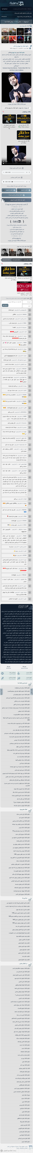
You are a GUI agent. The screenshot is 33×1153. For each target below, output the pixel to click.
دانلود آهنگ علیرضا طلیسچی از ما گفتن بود (20, 857)
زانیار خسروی (12, 626)
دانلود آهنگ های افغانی (24, 1085)
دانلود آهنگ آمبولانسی (25, 1135)
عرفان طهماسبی (27, 635)
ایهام (24, 616)
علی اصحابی (14, 635)
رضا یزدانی (23, 626)
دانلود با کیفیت (23, 190)
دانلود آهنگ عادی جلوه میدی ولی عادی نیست (19, 737)
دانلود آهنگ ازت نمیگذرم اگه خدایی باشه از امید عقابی (18, 777)
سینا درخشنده (22, 630)
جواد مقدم (20, 618)
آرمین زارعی (24, 611)
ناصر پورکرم (16, 659)
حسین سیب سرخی (19, 621)
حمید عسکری (6, 621)
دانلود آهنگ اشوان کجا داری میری (22, 978)
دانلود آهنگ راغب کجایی (24, 998)
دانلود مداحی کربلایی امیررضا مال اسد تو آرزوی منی (18, 903)
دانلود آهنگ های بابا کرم (24, 727)
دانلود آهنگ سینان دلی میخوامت (22, 688)
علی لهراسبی (21, 638)
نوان (6, 659)
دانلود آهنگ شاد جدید (25, 1045)
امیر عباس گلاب (18, 614)
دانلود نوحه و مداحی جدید (24, 1055)
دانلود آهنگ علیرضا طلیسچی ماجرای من (21, 837)
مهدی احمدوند (13, 654)
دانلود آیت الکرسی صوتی (24, 940)
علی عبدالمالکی (28, 638)
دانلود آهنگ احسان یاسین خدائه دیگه (21, 792)
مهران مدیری (28, 659)
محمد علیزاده (28, 650)
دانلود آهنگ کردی (26, 1142)
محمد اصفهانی (7, 647)
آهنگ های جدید (27, 260)
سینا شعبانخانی (15, 630)
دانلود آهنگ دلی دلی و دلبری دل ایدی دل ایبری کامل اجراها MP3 (16, 719)
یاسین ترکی (15, 661)
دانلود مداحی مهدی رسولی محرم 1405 (21, 923)
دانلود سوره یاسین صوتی (24, 946)
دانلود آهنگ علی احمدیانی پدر (23, 972)
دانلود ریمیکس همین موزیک (15, 195)
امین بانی (6, 614)
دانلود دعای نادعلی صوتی (24, 953)
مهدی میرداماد (16, 657)
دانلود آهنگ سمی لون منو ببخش (22, 770)
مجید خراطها (20, 645)
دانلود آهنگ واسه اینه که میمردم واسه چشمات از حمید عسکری (16, 708)
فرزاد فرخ (15, 640)
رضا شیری (4, 623)
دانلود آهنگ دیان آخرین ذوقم (23, 747)
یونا (5, 661)
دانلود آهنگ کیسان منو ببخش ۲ (22, 995)
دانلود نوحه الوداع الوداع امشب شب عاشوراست (19, 933)
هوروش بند (21, 661)
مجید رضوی (14, 645)
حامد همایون (8, 618)
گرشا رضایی (21, 642)
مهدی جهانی (6, 654)
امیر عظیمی (11, 614)
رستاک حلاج (14, 623)
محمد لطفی (21, 650)
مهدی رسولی (28, 657)
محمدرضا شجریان (14, 650)
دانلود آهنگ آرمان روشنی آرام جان (22, 1028)
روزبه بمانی (18, 626)
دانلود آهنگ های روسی (24, 1105)
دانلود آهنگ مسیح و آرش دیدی (23, 834)
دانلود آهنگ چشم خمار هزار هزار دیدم (21, 730)
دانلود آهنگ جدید (26, 1048)
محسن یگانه (14, 647)
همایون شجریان (27, 661)
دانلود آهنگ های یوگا (25, 1122)
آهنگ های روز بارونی (25, 1125)
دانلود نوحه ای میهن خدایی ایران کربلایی (20, 881)
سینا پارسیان (28, 630)
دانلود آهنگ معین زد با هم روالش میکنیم (20, 864)
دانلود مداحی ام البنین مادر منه (23, 926)
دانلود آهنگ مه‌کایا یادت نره (23, 757)
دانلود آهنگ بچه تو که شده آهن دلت (21, 753)
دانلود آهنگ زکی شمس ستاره (23, 814)
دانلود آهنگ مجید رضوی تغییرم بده (22, 871)
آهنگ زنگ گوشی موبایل (24, 1068)
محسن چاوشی (28, 647)
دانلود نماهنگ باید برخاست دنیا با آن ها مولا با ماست (18, 906)
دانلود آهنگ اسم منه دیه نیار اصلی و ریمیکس (20, 743)
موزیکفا (24, 667)
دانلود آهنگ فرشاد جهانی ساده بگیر (22, 1032)
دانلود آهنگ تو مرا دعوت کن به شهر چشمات (20, 767)
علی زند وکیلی (8, 635)
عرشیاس (4, 633)
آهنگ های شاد (16, 260)
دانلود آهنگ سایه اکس (25, 763)
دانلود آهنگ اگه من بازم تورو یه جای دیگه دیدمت (19, 723)
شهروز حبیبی (9, 633)
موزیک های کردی (26, 1095)
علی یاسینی (15, 638)
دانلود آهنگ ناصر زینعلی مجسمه (22, 884)
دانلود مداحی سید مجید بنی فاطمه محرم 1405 (19, 916)
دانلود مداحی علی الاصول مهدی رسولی (21, 930)
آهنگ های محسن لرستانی (24, 1138)
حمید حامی (12, 621)
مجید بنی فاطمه (27, 645)
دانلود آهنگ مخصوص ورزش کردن (22, 1088)
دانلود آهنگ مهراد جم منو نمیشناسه (22, 891)
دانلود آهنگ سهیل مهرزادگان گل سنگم (21, 874)
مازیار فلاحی (11, 642)
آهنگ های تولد (6, 260)
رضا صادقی (28, 626)
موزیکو (8, 667)
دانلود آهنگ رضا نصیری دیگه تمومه (22, 789)
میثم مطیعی (22, 659)
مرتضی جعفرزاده (14, 652)
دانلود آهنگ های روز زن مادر (23, 1075)
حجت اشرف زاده (27, 621)
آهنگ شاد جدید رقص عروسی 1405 (22, 854)
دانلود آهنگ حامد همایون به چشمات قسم (20, 1002)
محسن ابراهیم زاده (7, 645)
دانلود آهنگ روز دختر (25, 1065)
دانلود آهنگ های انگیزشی (24, 1128)
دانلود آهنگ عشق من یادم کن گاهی (22, 704)
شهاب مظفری (28, 633)
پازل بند (24, 618)
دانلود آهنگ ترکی (26, 1062)
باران (16, 209)
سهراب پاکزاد (28, 628)
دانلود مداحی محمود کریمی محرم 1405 (21, 913)
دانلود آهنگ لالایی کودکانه (24, 1042)
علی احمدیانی (21, 635)
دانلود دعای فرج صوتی (25, 950)
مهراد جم (4, 657)
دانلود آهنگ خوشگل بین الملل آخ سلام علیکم (20, 780)
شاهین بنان (8, 630)
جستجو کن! (4, 9)
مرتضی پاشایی (21, 652)
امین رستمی (28, 616)
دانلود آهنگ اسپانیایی (25, 1108)
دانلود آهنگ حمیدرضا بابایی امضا (22, 988)
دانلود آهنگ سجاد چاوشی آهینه (22, 760)
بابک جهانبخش (14, 616)
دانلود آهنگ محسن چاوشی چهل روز (21, 844)
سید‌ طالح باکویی (14, 628)
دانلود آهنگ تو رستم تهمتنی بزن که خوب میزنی (19, 867)
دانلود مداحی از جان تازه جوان (23, 910)
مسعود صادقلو (28, 654)
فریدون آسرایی (28, 642)
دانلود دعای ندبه (26, 956)
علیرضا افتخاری (9, 638)
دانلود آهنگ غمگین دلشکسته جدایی (22, 1092)
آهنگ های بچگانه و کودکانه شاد (22, 1078)
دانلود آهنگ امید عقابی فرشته (23, 841)
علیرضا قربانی (20, 640)
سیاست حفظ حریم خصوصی (10, 1151)
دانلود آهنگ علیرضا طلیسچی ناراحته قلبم (21, 1018)
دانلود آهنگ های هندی (24, 1132)
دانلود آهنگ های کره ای (24, 1115)
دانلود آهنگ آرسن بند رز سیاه (23, 1015)
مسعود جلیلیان (6, 652)
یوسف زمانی (9, 661)
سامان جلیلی (6, 626)
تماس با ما (18, 22)
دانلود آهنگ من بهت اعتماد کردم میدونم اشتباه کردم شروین (16, 773)
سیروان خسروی (7, 628)
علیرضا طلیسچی (27, 640)
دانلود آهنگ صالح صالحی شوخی (22, 1025)
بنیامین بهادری (7, 616)
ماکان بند (6, 642)
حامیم (3, 618)
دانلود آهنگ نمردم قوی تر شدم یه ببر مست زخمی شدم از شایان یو (17, 784)
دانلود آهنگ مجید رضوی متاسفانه (22, 887)
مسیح (22, 654)
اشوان (23, 614)
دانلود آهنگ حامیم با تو (24, 817)
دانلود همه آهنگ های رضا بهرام (18, 200)
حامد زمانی (14, 618)
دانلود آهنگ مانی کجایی (24, 982)
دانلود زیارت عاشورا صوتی (24, 943)
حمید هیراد (22, 623)
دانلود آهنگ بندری (26, 1098)
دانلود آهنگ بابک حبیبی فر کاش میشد (21, 1022)
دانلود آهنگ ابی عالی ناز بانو (23, 799)
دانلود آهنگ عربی (26, 1102)
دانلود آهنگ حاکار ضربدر (24, 827)
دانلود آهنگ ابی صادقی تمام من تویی (21, 821)
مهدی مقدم (22, 657)
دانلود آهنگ (22, 52)
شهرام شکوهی (22, 633)
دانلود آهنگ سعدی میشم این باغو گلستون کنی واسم (18, 698)
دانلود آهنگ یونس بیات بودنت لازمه (21, 851)
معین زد (18, 654)
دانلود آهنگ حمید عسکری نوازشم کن (21, 694)
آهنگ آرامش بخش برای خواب (23, 1082)
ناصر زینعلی (10, 659)
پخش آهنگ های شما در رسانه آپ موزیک (24, 16)
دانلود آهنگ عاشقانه (25, 1052)
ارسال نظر (5, 305)
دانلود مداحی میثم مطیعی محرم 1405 (21, 920)
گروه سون (16, 642)
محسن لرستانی (21, 647)
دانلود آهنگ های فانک (25, 1072)
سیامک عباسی (22, 628)
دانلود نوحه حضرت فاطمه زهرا (23, 936)
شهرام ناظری (15, 633)
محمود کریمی (28, 652)
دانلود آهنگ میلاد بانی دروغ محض (22, 1005)
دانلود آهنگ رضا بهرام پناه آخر (21, 46)
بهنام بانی (29, 618)
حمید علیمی (28, 623)
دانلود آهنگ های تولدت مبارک (23, 861)
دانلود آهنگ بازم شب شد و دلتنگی (22, 701)
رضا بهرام (14, 52)
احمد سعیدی (28, 614)
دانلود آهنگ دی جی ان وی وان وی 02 (21, 831)
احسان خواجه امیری (12, 611)
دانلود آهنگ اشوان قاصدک (24, 1008)
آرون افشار (19, 611)
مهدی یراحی (9, 657)
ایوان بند (20, 616)
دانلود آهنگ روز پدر (25, 1058)
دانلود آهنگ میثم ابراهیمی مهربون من (21, 847)
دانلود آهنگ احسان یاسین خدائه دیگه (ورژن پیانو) (18, 750)
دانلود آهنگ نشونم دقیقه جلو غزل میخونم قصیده (19, 691)
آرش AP (29, 611)
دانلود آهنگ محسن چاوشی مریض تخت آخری (19, 877)
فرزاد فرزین (10, 640)
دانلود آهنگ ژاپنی (26, 1112)
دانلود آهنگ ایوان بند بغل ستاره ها (22, 805)
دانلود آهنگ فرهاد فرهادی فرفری (23, 985)
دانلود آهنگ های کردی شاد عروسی (22, 740)
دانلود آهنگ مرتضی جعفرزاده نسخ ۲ (21, 802)
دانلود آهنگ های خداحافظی (23, 1118)
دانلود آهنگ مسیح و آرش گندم (23, 894)
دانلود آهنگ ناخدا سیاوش (24, 711)
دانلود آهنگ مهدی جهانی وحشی (22, 992)
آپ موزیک (16, 4)
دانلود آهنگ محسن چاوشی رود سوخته (21, 824)
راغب (18, 623)
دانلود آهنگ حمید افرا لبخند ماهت (22, 1012)
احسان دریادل (4, 611)
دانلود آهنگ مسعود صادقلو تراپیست (22, 714)
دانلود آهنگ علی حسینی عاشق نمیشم (21, 975)
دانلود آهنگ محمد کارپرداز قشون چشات (21, 795)
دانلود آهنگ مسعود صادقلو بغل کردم (21, 968)
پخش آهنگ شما (9, 22)
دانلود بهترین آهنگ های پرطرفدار (22, 1035)
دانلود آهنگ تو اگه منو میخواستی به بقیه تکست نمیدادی (17, 733)
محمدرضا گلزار (7, 650)
